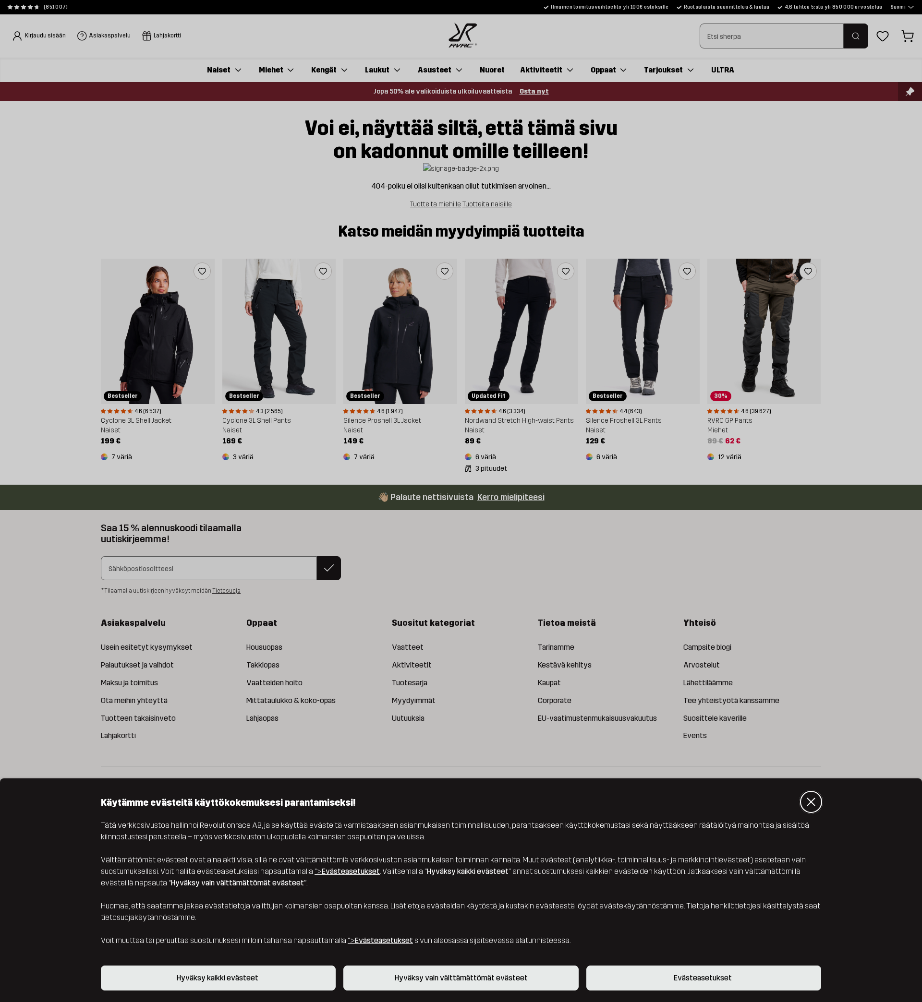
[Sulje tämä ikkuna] (811, 802)
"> (347, 871)
